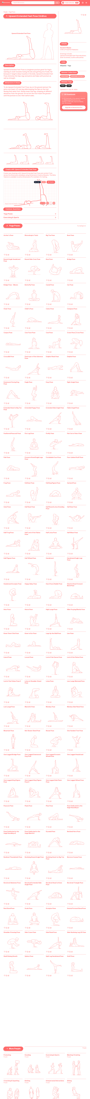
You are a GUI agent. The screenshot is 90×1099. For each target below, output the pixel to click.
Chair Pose (7, 309)
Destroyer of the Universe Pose (34, 357)
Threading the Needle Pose (55, 1031)
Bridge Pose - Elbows (11, 285)
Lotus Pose (49, 681)
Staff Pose (70, 956)
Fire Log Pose (29, 433)
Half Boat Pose (30, 507)
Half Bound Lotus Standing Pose (55, 508)
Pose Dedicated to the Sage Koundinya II (11, 832)
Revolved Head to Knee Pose (54, 883)
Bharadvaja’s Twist (31, 235)
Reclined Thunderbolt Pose (13, 857)
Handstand (50, 558)
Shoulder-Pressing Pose (12, 932)
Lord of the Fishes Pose (75, 657)
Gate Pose (7, 507)
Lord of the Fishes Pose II (12, 681)
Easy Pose (49, 382)
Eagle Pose (28, 382)
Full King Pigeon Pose (53, 483)
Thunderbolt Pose (73, 1031)
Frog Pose (7, 483)
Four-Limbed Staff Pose (75, 457)
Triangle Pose (50, 1055)
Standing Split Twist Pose (33, 1006)
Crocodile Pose (9, 356)
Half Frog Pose (9, 532)
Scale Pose (28, 908)
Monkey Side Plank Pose (75, 707)
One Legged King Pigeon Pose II (33, 781)
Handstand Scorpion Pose (12, 584)
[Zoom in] (44, 203)
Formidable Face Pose (53, 457)
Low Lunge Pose (9, 707)
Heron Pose (29, 609)
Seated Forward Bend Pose (76, 908)
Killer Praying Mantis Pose (76, 609)
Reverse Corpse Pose (74, 857)
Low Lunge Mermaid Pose (76, 681)
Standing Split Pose (10, 1006)
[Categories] (86, 2)
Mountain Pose (9, 731)
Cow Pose (49, 332)
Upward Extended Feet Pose (54, 1080)
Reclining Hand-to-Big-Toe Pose (55, 858)
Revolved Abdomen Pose (12, 883)
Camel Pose (50, 285)
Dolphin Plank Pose (52, 356)
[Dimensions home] (6, 3)
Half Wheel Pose (30, 558)
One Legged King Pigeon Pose (12, 781)
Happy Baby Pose (31, 584)
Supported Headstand (11, 1031)
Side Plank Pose (51, 932)
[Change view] (54, 203)
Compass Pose (72, 309)
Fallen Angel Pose (73, 408)
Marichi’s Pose (30, 707)
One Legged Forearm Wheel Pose (53, 755)
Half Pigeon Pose (9, 558)
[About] (82, 2)
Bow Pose (49, 259)
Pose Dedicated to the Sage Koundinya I (74, 806)
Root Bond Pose (9, 908)
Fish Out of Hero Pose (74, 433)
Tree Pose (28, 1055)
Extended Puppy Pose (32, 408)
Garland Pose (71, 483)
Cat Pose (70, 285)
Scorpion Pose (51, 908)
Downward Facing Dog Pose (11, 383)
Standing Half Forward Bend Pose (32, 981)
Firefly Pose (50, 433)
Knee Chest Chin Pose (11, 633)
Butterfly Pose (30, 285)
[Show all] (47, 203)
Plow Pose (49, 806)
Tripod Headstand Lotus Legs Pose (12, 1080)
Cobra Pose (50, 309)
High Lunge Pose (51, 609)
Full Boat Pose (29, 483)
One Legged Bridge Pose (12, 754)
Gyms (69, 85)
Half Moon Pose (72, 532)
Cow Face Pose (30, 332)
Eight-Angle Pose (73, 382)
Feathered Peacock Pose (12, 433)
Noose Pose (50, 731)
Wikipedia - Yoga (65, 66)
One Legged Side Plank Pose (54, 781)
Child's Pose (29, 309)
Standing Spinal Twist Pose (76, 980)
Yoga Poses (12, 12)
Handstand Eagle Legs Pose (74, 559)
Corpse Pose (8, 332)
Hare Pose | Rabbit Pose (54, 584)
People (5, 12)
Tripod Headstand (73, 1055)
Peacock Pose (8, 806)
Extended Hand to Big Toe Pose (13, 408)
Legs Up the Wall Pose (53, 633)
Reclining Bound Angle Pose (34, 857)
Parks (63, 85)
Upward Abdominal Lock (33, 1079)
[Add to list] (83, 15)
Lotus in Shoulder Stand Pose (33, 682)
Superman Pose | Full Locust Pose (74, 1006)
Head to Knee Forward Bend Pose (75, 584)
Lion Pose (70, 633)
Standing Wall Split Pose (54, 1006)
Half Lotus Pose (51, 532)
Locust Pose (29, 657)
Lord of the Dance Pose (54, 657)
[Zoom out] (41, 203)
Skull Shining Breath (10, 956)
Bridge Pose (71, 259)
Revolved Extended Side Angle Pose (33, 883)
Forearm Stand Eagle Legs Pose (34, 458)
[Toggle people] (50, 203)
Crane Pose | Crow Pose (75, 332)
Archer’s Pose (8, 235)
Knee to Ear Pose (30, 633)
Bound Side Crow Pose (32, 259)
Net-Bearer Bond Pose (32, 731)
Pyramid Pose (50, 831)
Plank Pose (28, 806)
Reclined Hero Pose (73, 831)
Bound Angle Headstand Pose (12, 260)
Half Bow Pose (72, 507)
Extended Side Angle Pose (55, 408)
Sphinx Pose (29, 956)
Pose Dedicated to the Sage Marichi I (32, 832)
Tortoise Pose (8, 1055)
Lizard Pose (8, 657)
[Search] (57, 2)
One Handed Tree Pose (75, 731)
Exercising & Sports (77, 76)
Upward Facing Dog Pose (75, 1079)
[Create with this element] (85, 15)
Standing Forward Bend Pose (12, 981)
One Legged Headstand (75, 754)
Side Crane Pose (30, 932)
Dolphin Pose (71, 356)
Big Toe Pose (50, 235)
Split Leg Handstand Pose (54, 956)
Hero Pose (7, 609)
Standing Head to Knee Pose (54, 981)
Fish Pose (7, 457)
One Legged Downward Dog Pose (33, 755)
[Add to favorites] (82, 15)
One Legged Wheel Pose (75, 780)
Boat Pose (70, 235)
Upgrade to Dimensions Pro (73, 107)
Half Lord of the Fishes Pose (32, 533)
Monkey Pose (50, 707)
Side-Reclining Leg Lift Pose (76, 932)
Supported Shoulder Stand (34, 1031)
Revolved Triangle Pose (75, 883)
